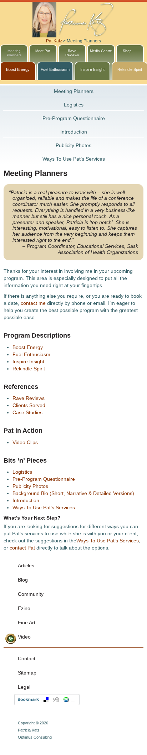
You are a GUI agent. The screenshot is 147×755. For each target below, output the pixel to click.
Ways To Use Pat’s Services (73, 159)
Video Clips (25, 442)
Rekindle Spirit (28, 368)
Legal (24, 687)
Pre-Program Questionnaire (73, 118)
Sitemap (27, 673)
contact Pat (22, 548)
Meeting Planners (73, 91)
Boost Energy (18, 69)
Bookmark (47, 699)
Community (31, 594)
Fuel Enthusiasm (55, 69)
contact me (33, 303)
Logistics (73, 105)
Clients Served (28, 405)
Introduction (73, 132)
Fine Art (26, 622)
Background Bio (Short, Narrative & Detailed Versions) (73, 493)
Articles (26, 565)
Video (24, 637)
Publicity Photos (73, 145)
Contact (26, 658)
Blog (23, 580)
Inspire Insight (92, 69)
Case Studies (27, 412)
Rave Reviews (28, 398)
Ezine (24, 608)
